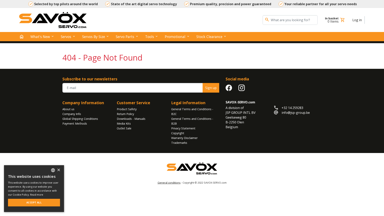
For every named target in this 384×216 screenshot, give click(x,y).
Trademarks (179, 143)
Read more (36, 194)
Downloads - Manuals (131, 119)
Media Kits (124, 123)
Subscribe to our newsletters (89, 79)
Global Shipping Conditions (80, 119)
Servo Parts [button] (125, 36)
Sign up (211, 88)
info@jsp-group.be (296, 112)
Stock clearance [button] (209, 36)
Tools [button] (149, 36)
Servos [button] (66, 36)
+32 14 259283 (292, 108)
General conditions (169, 182)
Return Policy (125, 114)
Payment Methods (74, 123)
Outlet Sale (124, 128)
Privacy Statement (183, 128)
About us (68, 109)
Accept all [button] (34, 202)
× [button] (58, 170)
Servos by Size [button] (93, 36)
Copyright (177, 133)
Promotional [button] (175, 36)
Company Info (71, 114)
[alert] (34, 188)
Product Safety (127, 109)
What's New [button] (40, 36)
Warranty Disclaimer (184, 138)
